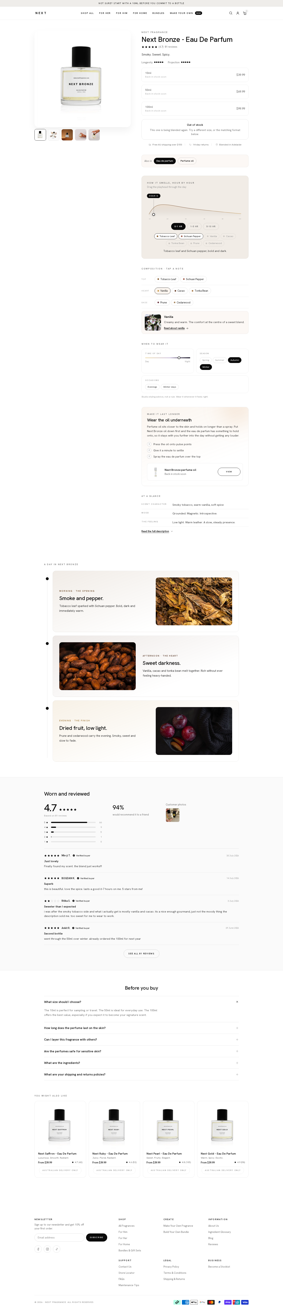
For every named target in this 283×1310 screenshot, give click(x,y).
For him (122, 13)
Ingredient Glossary (219, 1232)
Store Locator (127, 1273)
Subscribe (96, 1237)
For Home (124, 1244)
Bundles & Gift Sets (130, 1250)
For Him (123, 1232)
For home (140, 13)
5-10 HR (211, 226)
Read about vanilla (174, 328)
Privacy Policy (171, 1266)
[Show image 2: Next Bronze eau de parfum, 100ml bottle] (53, 135)
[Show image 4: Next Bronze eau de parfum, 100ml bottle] (80, 135)
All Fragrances (127, 1225)
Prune (163, 302)
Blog (210, 1238)
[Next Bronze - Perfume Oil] (156, 472)
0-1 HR (178, 226)
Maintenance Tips (129, 1285)
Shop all (87, 13)
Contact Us (125, 1266)
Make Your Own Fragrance (178, 1225)
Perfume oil (187, 160)
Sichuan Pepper (195, 279)
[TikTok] (56, 1249)
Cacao (181, 290)
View (229, 471)
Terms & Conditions (174, 1273)
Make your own (185, 13)
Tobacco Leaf (168, 279)
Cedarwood (183, 302)
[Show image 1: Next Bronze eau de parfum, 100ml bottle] (40, 135)
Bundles (158, 13)
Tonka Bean (201, 290)
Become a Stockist (219, 1266)
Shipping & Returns (174, 1279)
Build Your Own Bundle (176, 1232)
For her (105, 13)
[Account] (238, 13)
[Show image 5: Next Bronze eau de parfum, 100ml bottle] (94, 135)
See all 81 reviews (141, 953)
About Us (213, 1225)
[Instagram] (47, 1249)
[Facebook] (38, 1249)
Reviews (213, 1244)
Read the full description (155, 531)
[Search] (231, 13)
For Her (123, 1238)
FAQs (122, 1279)
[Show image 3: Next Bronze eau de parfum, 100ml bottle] (67, 135)
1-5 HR (194, 226)
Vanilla (164, 290)
